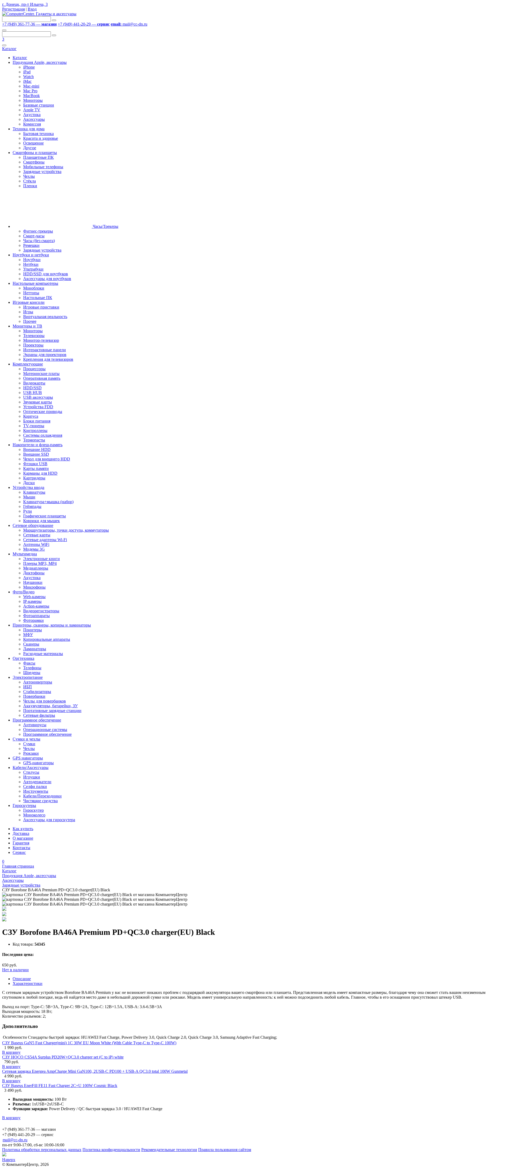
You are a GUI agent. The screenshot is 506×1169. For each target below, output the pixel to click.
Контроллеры (35, 430)
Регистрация (13, 9)
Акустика (32, 114)
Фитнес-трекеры (38, 231)
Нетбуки (30, 264)
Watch (28, 76)
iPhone (29, 67)
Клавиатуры (34, 492)
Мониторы (33, 100)
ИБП (27, 687)
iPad (27, 72)
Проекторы (33, 345)
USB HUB (32, 392)
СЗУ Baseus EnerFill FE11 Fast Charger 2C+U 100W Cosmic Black (59, 1085)
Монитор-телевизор (41, 340)
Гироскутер (33, 810)
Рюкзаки (31, 753)
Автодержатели (37, 782)
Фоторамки (33, 620)
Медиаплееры (35, 568)
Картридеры (34, 478)
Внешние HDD (37, 449)
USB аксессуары (38, 397)
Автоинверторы (37, 682)
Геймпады (32, 506)
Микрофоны (34, 587)
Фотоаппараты (36, 615)
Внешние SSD (36, 454)
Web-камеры (34, 596)
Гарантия (21, 843)
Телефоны (32, 668)
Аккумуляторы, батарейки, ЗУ (50, 706)
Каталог (9, 48)
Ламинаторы (34, 649)
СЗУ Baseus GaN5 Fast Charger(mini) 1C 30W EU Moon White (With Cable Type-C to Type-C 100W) (89, 1043)
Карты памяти (36, 468)
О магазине (23, 838)
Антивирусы (34, 725)
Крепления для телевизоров (48, 359)
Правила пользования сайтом (224, 1149)
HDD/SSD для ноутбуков (45, 274)
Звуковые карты (37, 402)
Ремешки (31, 245)
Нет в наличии (15, 970)
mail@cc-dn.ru (129, 24)
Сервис (19, 852)
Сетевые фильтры (39, 715)
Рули (27, 511)
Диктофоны (34, 573)
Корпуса (30, 416)
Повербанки (34, 696)
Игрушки (31, 777)
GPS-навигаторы (38, 763)
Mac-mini (31, 86)
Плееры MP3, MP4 (40, 563)
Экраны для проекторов (44, 354)
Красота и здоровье (40, 138)
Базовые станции (38, 105)
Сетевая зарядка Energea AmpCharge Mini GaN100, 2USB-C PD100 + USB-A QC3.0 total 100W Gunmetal (95, 1071)
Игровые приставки (41, 307)
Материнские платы (41, 373)
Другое (29, 148)
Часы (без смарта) (39, 240)
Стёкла (29, 181)
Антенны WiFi (36, 544)
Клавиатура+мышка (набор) (48, 501)
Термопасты (34, 440)
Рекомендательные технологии (169, 1149)
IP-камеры (32, 601)
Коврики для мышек (41, 520)
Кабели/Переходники (42, 796)
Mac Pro (30, 91)
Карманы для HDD (40, 473)
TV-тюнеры (33, 426)
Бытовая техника (38, 133)
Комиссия (32, 124)
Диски (29, 482)
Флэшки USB (35, 463)
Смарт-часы (34, 236)
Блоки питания (36, 421)
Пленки (30, 186)
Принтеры (32, 630)
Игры (28, 312)
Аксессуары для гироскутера (49, 819)
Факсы (29, 663)
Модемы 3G (34, 549)
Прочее (29, 321)
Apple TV (31, 110)
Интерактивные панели (44, 350)
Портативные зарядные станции (52, 710)
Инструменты (35, 791)
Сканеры (31, 644)
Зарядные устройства (42, 171)
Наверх (8, 1159)
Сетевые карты (36, 535)
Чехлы (29, 176)
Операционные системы (45, 729)
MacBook (31, 95)
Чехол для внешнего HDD (46, 459)
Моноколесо (34, 815)
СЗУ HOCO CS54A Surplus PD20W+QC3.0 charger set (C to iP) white (63, 1057)
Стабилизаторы (37, 691)
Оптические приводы (42, 411)
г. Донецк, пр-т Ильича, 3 (25, 4)
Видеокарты (34, 383)
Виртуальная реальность (45, 316)
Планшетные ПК (38, 157)
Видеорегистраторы (41, 611)
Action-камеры (36, 606)
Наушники (32, 582)
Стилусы (31, 772)
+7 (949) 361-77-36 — (29, 24)
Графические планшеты (44, 516)
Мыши (29, 497)
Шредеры (31, 672)
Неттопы (31, 293)
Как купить (23, 828)
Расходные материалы (43, 653)
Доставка (21, 833)
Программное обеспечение (47, 734)
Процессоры (34, 369)
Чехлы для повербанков (44, 701)
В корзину (11, 1052)
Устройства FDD (38, 407)
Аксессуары (34, 119)
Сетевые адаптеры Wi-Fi (45, 539)
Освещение (33, 143)
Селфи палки (35, 786)
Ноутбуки (32, 259)
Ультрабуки (33, 269)
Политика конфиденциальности (111, 1149)
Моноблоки (33, 288)
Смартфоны (34, 162)
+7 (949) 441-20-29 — (84, 24)
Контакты (21, 847)
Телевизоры (34, 335)
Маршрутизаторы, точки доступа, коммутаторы (66, 530)
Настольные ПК (37, 297)
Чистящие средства (40, 800)
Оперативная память (41, 378)
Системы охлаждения (42, 435)
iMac (27, 81)
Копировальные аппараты (46, 639)
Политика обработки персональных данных (41, 1149)
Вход (32, 9)
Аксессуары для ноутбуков (47, 278)
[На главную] (39, 14)
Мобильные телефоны (43, 167)
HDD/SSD (32, 388)
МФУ (28, 634)
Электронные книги (41, 558)
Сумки (29, 744)
